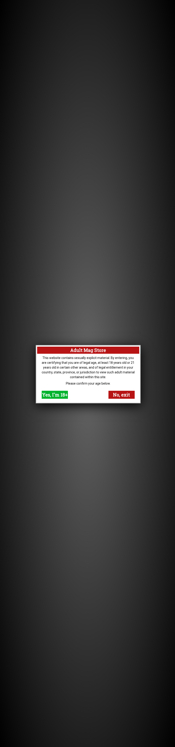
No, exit (121, 395)
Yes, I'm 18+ (55, 395)
